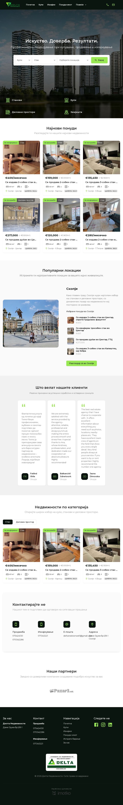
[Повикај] (107, 4)
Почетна (30, 5)
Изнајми (51, 5)
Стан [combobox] (36, 60)
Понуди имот (65, 5)
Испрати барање (71, 739)
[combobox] (72, 60)
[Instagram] (103, 725)
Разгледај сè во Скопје (81, 363)
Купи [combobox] (19, 60)
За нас (66, 743)
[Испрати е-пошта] (113, 4)
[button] (8, 522)
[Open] (87, 60)
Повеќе (80, 5)
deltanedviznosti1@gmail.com (77, 636)
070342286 (18, 640)
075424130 (17, 636)
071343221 (43, 636)
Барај (101, 60)
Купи (41, 5)
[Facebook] (96, 725)
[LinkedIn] (110, 725)
